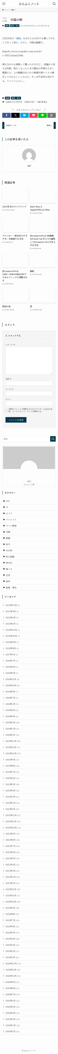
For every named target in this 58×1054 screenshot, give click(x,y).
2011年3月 (12, 944)
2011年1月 (12, 957)
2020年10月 (12, 635)
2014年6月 (11, 703)
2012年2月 (12, 876)
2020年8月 (12, 648)
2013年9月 (12, 759)
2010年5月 (12, 1006)
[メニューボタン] (4, 4)
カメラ (9, 513)
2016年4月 (11, 666)
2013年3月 (12, 796)
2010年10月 (13, 975)
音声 (8, 581)
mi (29, 165)
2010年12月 (13, 963)
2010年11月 (12, 969)
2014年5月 (11, 710)
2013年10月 (12, 753)
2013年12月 (12, 740)
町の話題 (10, 556)
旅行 (8, 544)
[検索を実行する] (53, 439)
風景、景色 (15, 25)
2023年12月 (12, 605)
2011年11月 (12, 895)
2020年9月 (12, 642)
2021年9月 (11, 617)
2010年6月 (12, 1000)
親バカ (9, 568)
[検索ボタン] (54, 4)
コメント (10, 344)
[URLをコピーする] (51, 115)
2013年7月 (12, 771)
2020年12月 (12, 629)
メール (9, 389)
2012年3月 (12, 870)
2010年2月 (12, 1025)
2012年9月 (12, 833)
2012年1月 (12, 883)
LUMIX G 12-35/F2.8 (14, 102)
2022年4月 (12, 611)
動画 (7, 25)
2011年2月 (12, 951)
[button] (6, 115)
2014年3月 (12, 722)
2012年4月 (12, 864)
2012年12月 (13, 815)
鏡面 (18, 38)
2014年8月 (11, 691)
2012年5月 (12, 858)
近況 (8, 575)
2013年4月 (12, 790)
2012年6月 (12, 852)
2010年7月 (12, 994)
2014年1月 (12, 734)
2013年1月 (12, 809)
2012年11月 (12, 821)
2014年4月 (11, 716)
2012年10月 (13, 827)
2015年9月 (11, 672)
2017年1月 (11, 654)
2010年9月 (12, 982)
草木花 (9, 562)
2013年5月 (12, 784)
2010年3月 (12, 1019)
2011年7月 (12, 920)
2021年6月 (11, 623)
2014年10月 (12, 685)
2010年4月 (12, 1012)
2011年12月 (12, 889)
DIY (8, 500)
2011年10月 (12, 901)
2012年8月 (12, 839)
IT (7, 507)
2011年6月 (12, 926)
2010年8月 (12, 988)
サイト (8, 399)
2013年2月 (12, 802)
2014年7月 (11, 697)
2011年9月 (12, 907)
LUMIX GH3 (29, 102)
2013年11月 (12, 747)
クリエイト (11, 519)
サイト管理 (11, 525)
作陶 (8, 531)
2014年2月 (12, 728)
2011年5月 (12, 932)
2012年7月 (12, 845)
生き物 (9, 550)
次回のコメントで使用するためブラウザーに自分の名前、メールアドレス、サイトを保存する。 (30, 410)
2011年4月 (12, 938)
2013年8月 (12, 765)
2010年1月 (12, 1031)
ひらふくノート (29, 3)
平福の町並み (42, 102)
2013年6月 (12, 778)
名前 (8, 378)
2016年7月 (11, 660)
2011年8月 (12, 913)
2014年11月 (12, 679)
